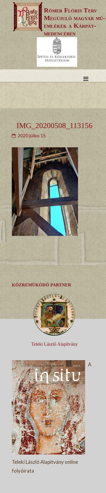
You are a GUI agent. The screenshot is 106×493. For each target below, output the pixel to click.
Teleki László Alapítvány (54, 344)
